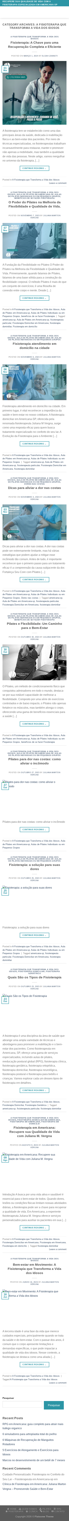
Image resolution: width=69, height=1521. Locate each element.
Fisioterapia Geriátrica (35, 1105)
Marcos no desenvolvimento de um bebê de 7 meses (34, 1460)
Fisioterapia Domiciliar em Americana (31, 323)
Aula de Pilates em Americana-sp (35, 194)
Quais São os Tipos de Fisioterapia (34, 977)
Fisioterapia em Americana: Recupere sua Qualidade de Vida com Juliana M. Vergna (34, 1132)
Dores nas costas (34, 484)
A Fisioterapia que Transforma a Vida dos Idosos (34, 38)
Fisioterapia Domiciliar (31, 971)
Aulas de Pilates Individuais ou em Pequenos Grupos (34, 195)
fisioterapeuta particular (28, 465)
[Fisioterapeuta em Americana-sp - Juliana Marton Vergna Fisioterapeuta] (36, 12)
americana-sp (9, 319)
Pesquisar (8, 1398)
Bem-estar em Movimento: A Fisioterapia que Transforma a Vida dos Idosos (34, 1269)
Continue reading (34, 168)
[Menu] (5, 12)
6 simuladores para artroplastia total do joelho (30, 1434)
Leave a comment (57, 183)
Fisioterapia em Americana (25, 1122)
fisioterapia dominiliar (24, 469)
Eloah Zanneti (50, 56)
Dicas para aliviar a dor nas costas (34, 488)
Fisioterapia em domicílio (25, 326)
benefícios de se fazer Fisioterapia (34, 198)
